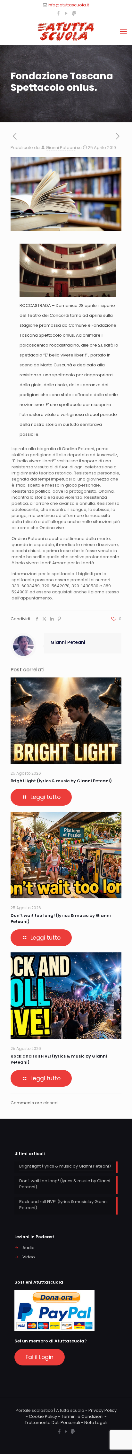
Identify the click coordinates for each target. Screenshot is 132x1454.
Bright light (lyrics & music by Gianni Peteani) (61, 781)
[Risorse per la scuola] (66, 31)
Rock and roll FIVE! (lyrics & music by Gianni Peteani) (63, 1205)
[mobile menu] (123, 31)
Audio (28, 1248)
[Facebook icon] (58, 13)
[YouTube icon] (66, 13)
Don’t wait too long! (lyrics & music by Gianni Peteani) (64, 1184)
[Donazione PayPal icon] (74, 13)
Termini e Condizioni (82, 1416)
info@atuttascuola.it (68, 5)
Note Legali (95, 1422)
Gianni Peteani (61, 148)
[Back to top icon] (119, 1441)
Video (28, 1257)
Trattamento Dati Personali (52, 1422)
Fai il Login (40, 1357)
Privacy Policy (102, 1410)
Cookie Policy (43, 1416)
